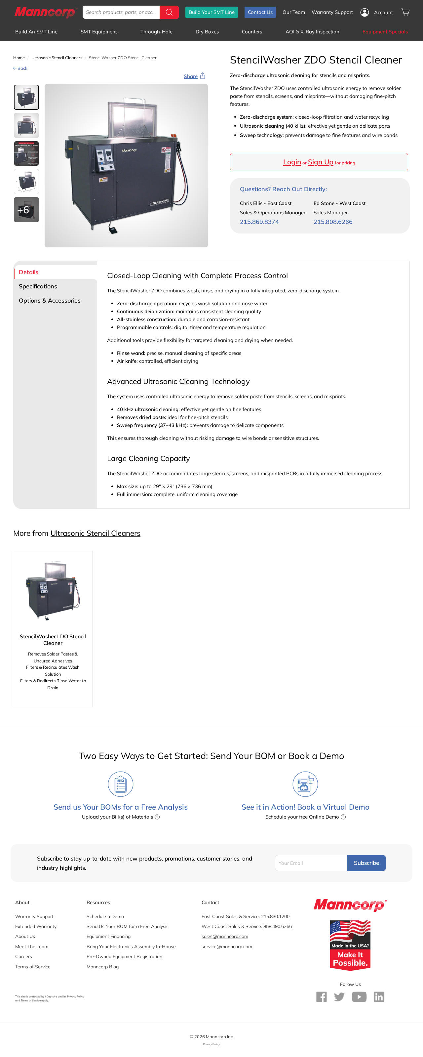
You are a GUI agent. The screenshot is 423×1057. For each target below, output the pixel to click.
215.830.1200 (275, 916)
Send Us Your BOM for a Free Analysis (128, 926)
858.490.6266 (277, 926)
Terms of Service (33, 967)
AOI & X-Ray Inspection (312, 31)
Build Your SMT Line (212, 12)
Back (22, 68)
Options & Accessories (50, 300)
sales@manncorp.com (225, 936)
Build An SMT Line (36, 31)
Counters (252, 31)
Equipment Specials (385, 31)
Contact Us (260, 12)
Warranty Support (332, 12)
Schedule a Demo (105, 916)
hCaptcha (51, 996)
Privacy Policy (75, 996)
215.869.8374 (259, 222)
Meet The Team (31, 947)
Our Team (294, 12)
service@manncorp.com (227, 947)
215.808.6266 (333, 222)
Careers (23, 956)
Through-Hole (156, 31)
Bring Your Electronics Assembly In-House (131, 947)
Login (292, 162)
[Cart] (405, 12)
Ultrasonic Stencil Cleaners (56, 57)
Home (19, 57)
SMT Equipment (99, 31)
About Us (25, 936)
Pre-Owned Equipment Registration (124, 956)
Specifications (38, 286)
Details (28, 272)
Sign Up (320, 162)
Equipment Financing (109, 936)
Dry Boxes (207, 31)
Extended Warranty (36, 926)
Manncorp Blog (103, 967)
